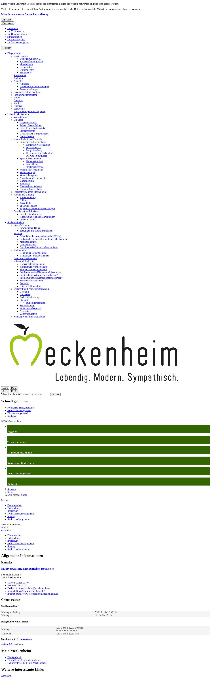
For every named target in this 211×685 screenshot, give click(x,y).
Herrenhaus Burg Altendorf (39, 153)
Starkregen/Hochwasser (31, 280)
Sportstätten (31, 164)
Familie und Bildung (24, 194)
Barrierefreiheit (14, 505)
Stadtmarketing (27, 305)
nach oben (6, 530)
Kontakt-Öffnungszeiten (31, 61)
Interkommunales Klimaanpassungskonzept (41, 277)
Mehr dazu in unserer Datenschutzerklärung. (25, 14)
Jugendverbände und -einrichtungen (37, 208)
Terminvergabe (24, 639)
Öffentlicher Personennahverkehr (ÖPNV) (40, 236)
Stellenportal (20, 75)
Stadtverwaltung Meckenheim (27, 568)
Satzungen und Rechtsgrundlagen (36, 230)
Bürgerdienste (14, 53)
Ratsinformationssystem (25, 95)
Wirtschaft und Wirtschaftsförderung (31, 289)
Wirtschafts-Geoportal (30, 308)
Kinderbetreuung (28, 197)
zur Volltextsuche (15, 31)
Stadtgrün (24, 283)
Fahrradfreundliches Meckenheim (30, 192)
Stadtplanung (20, 250)
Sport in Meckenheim (30, 158)
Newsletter (25, 311)
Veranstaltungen (21, 117)
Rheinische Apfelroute (31, 186)
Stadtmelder (25, 72)
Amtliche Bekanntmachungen (34, 86)
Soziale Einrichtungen (30, 214)
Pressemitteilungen (29, 89)
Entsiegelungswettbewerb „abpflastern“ (39, 275)
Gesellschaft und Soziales (26, 211)
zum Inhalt (12, 28)
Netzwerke (25, 294)
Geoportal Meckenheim (25, 258)
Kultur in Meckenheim (31, 189)
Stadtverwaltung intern (18, 519)
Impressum (12, 511)
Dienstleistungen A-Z (30, 58)
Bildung (24, 200)
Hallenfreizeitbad (34, 161)
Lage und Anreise (28, 122)
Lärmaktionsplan (28, 244)
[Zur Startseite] (94, 385)
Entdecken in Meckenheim (33, 142)
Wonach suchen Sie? (11, 394)
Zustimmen (7, 23)
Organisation (26, 67)
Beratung (24, 291)
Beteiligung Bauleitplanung (33, 253)
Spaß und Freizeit (28, 205)
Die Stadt (18, 119)
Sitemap (11, 516)
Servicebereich (21, 56)
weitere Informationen (12, 644)
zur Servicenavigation (18, 42)
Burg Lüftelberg (34, 150)
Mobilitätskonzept (28, 241)
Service (11, 492)
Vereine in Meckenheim (31, 169)
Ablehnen (6, 20)
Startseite (11, 489)
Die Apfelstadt (27, 136)
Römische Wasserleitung (38, 144)
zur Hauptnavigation (17, 34)
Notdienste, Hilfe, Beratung (27, 92)
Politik (17, 97)
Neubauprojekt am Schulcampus (29, 316)
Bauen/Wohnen (21, 225)
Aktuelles (18, 81)
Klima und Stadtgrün (24, 261)
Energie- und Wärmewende (33, 269)
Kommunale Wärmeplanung (33, 266)
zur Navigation (14, 36)
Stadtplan (18, 78)
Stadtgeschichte (27, 131)
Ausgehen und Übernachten (33, 178)
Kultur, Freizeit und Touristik (28, 139)
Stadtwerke (19, 108)
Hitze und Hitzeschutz (30, 286)
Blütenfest (25, 183)
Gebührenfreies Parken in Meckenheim (39, 247)
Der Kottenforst (33, 147)
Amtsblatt (24, 83)
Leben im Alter (27, 219)
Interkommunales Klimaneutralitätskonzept (40, 272)
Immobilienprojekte (35, 302)
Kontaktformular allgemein (20, 513)
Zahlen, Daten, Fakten (31, 125)
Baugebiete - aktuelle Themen (34, 255)
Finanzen (18, 106)
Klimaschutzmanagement (32, 264)
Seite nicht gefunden (17, 495)
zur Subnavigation (16, 39)
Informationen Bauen (30, 228)
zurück (4, 527)
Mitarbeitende (26, 64)
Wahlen (17, 103)
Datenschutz (13, 508)
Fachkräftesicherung (30, 297)
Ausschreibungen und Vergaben (29, 111)
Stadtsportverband (35, 167)
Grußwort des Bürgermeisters (34, 133)
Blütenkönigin (27, 180)
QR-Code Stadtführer (36, 155)
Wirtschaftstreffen (28, 314)
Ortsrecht (18, 100)
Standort (24, 300)
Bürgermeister (27, 70)
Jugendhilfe (25, 203)
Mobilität (18, 233)
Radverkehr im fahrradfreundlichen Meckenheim (43, 239)
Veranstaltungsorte (29, 175)
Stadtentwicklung (15, 222)
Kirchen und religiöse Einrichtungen (37, 216)
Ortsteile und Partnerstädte (32, 128)
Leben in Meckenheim (18, 114)
